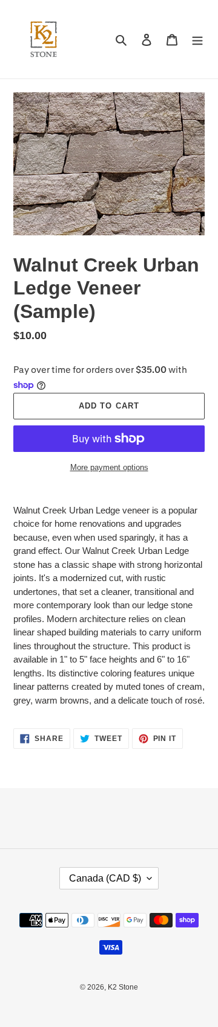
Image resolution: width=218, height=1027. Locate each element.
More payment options (109, 467)
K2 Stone (123, 987)
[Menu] (197, 39)
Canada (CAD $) (105, 878)
